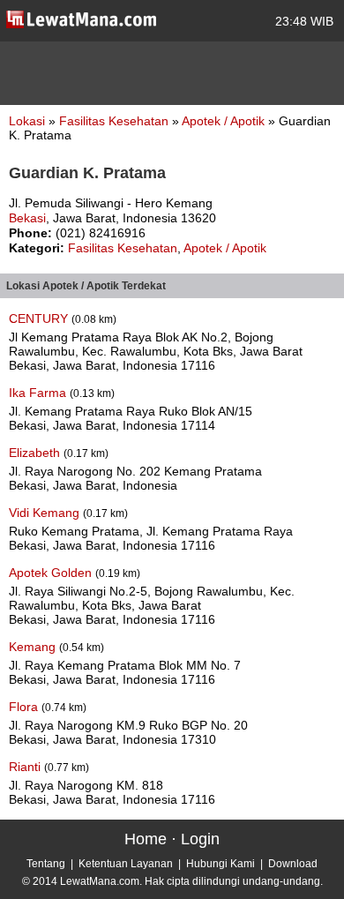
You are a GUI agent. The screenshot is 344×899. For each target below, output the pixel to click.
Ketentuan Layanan (126, 864)
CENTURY (40, 318)
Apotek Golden (52, 573)
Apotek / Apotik (225, 121)
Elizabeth (36, 453)
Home (145, 839)
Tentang (45, 864)
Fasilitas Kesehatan (115, 121)
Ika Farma (39, 393)
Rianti (26, 767)
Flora (25, 707)
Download (293, 864)
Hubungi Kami (220, 864)
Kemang (34, 647)
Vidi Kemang (46, 513)
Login (200, 839)
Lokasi (27, 121)
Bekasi (27, 218)
